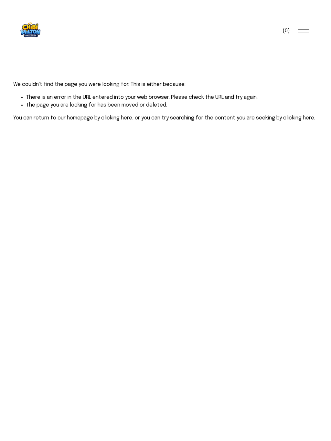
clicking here (116, 118)
